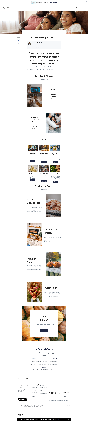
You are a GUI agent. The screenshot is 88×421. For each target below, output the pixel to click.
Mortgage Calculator (43, 393)
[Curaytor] (22, 400)
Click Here (32, 160)
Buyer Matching (34, 390)
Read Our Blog (42, 385)
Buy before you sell (35, 385)
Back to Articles (31, 32)
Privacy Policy (68, 405)
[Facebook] (18, 394)
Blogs (33, 7)
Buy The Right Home (43, 387)
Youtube (41, 396)
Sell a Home (26, 7)
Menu (71, 7)
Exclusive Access (34, 387)
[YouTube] (20, 394)
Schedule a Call (42, 391)
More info (57, 419)
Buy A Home (17, 7)
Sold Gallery (42, 395)
